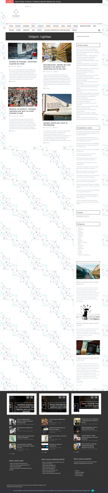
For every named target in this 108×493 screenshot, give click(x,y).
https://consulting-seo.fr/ (48, 471)
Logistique (56, 26)
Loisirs (63, 26)
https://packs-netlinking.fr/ (49, 465)
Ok (92, 490)
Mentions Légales (79, 469)
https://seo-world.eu (47, 463)
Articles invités (79, 470)
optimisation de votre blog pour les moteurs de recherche (57, 428)
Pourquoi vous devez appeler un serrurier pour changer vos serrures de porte (87, 186)
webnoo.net (10, 483)
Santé (33, 30)
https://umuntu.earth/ (15, 466)
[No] (106, 490)
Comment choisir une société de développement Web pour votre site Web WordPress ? (88, 133)
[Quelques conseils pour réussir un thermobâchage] (57, 107)
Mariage (75, 26)
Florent (20, 66)
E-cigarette (40, 26)
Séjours (18, 30)
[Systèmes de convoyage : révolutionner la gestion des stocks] (22, 51)
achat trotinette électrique (82, 194)
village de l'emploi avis (81, 184)
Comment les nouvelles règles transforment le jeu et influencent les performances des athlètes (88, 86)
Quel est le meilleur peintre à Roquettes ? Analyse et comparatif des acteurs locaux (25, 420)
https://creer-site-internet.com (50, 470)
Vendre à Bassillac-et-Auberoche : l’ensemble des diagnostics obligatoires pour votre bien (87, 60)
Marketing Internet (85, 26)
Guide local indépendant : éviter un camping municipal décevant (89, 425)
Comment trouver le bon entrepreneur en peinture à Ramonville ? (25, 436)
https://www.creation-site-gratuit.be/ (51, 473)
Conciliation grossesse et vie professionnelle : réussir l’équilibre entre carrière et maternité (22, 408)
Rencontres (26, 30)
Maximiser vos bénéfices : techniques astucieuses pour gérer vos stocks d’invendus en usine (22, 110)
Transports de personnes (84, 255)
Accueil (11, 26)
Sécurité (39, 30)
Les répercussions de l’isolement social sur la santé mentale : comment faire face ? (25, 445)
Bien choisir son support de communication (55, 445)
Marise (56, 71)
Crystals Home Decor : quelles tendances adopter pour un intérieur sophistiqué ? (90, 434)
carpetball (78, 175)
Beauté (33, 26)
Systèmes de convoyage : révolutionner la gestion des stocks (23, 62)
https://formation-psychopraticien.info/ (20, 465)
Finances (48, 26)
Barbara (56, 127)
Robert (78, 171)
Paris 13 (78, 166)
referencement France (82, 190)
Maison (69, 26)
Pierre (77, 162)
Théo (77, 180)
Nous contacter (79, 472)
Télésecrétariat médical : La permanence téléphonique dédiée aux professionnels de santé (37, 1)
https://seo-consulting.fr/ (48, 468)
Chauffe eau (79, 153)
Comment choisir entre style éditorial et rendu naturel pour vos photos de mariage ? (90, 417)
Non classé (80, 245)
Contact (74, 30)
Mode (94, 26)
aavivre (78, 149)
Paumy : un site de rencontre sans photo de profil (86, 404)
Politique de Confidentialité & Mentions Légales (57, 30)
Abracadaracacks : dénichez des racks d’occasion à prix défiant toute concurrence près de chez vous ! (57, 66)
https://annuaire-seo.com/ (49, 467)
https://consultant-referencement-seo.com (53, 462)
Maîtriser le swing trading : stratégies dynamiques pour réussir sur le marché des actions (87, 114)
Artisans (17, 26)
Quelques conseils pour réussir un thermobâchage (55, 123)
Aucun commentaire (27, 431)
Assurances (26, 26)
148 (13, 453)
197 (80, 385)
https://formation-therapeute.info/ (19, 463)
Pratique (11, 30)
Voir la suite (79, 301)
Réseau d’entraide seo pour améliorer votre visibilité (54, 405)
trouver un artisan (80, 200)
